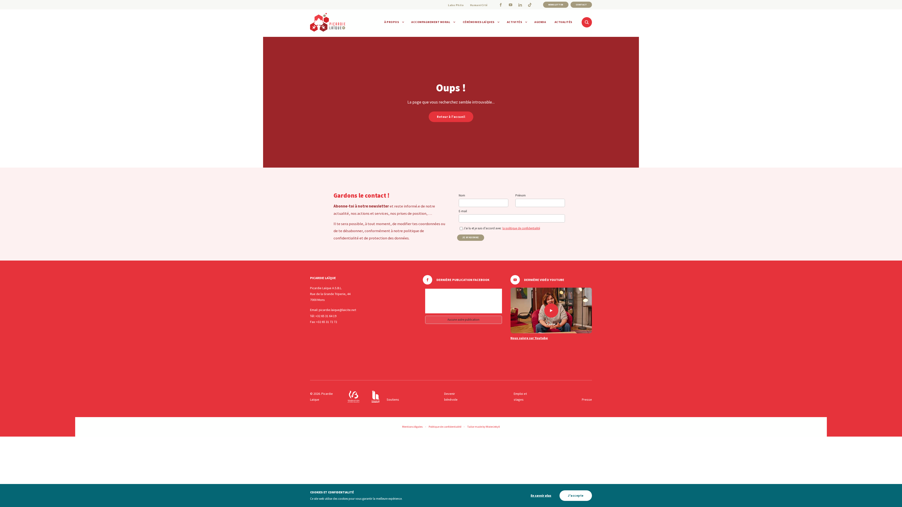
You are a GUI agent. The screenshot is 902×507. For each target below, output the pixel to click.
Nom (462, 195)
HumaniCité (479, 5)
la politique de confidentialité (521, 228)
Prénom (520, 195)
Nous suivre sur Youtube (529, 338)
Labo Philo (456, 5)
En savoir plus (541, 495)
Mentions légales (412, 426)
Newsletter (555, 4)
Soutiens (393, 399)
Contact (581, 4)
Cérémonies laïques (478, 22)
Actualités (563, 22)
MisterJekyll (493, 426)
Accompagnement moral (430, 22)
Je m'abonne (470, 237)
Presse (587, 399)
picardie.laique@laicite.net (337, 310)
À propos (391, 22)
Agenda (540, 22)
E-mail (463, 211)
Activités (514, 22)
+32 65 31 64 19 (325, 316)
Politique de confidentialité (445, 426)
